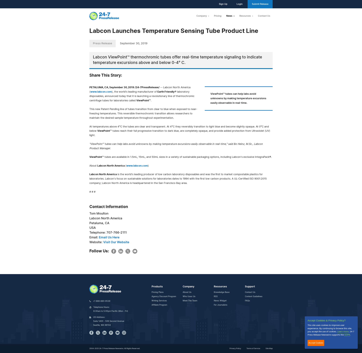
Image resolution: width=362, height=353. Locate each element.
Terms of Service (253, 348)
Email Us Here (109, 237)
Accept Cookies (316, 343)
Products (157, 286)
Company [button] (201, 16)
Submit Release (260, 4)
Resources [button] (245, 16)
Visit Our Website (116, 242)
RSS (216, 297)
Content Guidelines (253, 297)
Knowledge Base (222, 292)
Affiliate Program (159, 305)
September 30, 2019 (133, 43)
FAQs (247, 301)
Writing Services (159, 301)
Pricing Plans (158, 292)
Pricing (217, 16)
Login (240, 4)
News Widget (220, 301)
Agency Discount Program (164, 297)
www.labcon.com (101, 92)
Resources (220, 286)
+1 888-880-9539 (101, 301)
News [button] (229, 16)
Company (188, 286)
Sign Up (223, 4)
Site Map (269, 348)
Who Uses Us (189, 297)
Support (250, 286)
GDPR (347, 334)
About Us (187, 292)
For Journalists (220, 305)
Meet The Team (190, 301)
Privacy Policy (235, 348)
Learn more (343, 331)
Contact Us (264, 16)
